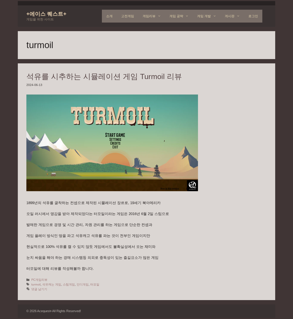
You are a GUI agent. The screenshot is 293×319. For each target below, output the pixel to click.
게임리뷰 (149, 16)
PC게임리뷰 (39, 279)
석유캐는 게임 (51, 284)
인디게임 (83, 284)
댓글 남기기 (39, 289)
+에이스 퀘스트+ (46, 14)
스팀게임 (69, 284)
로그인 (253, 16)
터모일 (94, 284)
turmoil (36, 284)
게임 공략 (176, 16)
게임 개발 (204, 16)
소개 (109, 16)
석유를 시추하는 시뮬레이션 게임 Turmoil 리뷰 (104, 76)
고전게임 (127, 16)
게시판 (229, 16)
